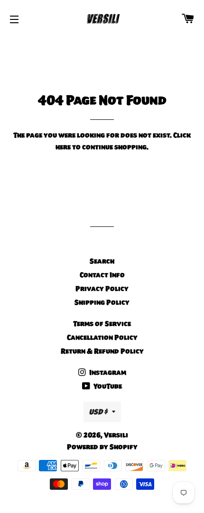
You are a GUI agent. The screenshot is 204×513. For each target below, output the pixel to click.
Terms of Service (102, 323)
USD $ (98, 411)
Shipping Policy (102, 302)
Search (102, 261)
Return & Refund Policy (102, 351)
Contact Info (102, 274)
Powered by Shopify (102, 446)
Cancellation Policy (102, 337)
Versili (116, 435)
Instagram (107, 372)
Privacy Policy (102, 288)
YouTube (107, 386)
